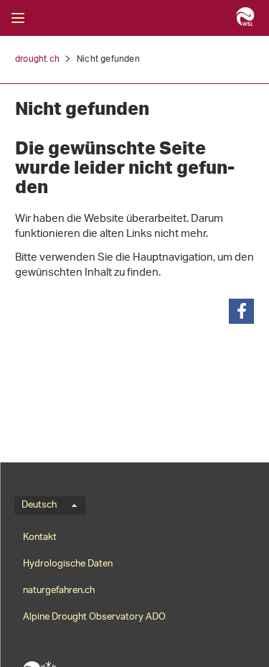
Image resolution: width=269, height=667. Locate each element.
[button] (241, 311)
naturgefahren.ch (59, 590)
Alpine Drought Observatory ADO (94, 617)
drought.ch (37, 59)
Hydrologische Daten (68, 564)
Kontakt (40, 537)
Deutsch (39, 505)
